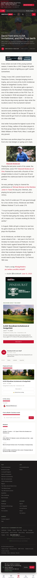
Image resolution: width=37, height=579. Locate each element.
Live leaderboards (24, 467)
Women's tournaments (7, 476)
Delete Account (29, 548)
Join (34, 14)
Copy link (22, 360)
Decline (26, 567)
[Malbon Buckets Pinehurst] (18, 287)
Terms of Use (4, 548)
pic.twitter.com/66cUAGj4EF (15, 269)
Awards (3, 508)
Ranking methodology (7, 506)
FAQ (2, 521)
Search (31, 417)
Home (2, 32)
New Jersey (22, 532)
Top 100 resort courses (7, 490)
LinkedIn (15, 360)
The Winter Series (5, 488)
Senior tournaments (6, 474)
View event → (18, 389)
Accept (32, 567)
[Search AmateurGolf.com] (23, 14)
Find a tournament (5, 467)
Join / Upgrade (23, 506)
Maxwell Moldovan (13, 164)
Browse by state (5, 469)
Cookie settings (5, 550)
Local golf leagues (6, 472)
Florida (9, 530)
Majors (3, 483)
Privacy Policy (13, 548)
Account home (23, 508)
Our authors (22, 513)
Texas (14, 530)
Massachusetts (30, 532)
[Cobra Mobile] (18, 58)
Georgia (30, 530)
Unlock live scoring (18, 392)
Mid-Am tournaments (6, 479)
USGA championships (6, 481)
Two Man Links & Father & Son (9, 486)
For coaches (4, 510)
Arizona (25, 530)
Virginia (3, 535)
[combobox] (18, 417)
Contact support (5, 519)
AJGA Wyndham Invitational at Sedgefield (16, 381)
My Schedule (4, 497)
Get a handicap (5, 495)
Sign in (28, 14)
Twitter (8, 360)
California (3, 530)
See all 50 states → (15, 535)
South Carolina (13, 532)
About (21, 510)
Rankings (3, 503)
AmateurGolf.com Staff (12, 48)
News (6, 32)
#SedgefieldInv (20, 267)
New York (19, 530)
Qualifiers (3, 493)
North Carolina (5, 532)
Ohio (7, 535)
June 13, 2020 (27, 274)
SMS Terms (21, 548)
